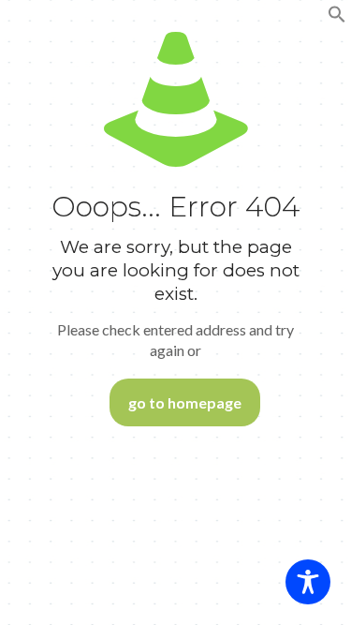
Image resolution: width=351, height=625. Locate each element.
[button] (337, 18)
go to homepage (184, 402)
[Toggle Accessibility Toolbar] (308, 582)
